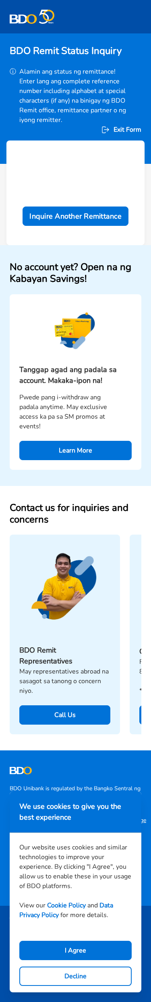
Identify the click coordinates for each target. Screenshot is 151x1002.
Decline (75, 976)
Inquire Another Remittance (75, 216)
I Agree (75, 950)
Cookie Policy (66, 905)
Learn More (75, 450)
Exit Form (127, 129)
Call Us (65, 715)
